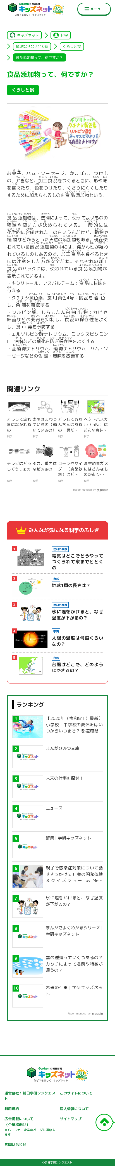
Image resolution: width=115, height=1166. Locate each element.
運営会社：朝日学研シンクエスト (29, 1096)
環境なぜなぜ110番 (32, 46)
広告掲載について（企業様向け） (29, 1126)
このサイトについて (76, 1093)
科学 (64, 35)
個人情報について (74, 1108)
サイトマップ (71, 1118)
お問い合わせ (15, 1144)
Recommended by (84, 489)
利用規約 (11, 1108)
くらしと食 (72, 46)
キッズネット (28, 35)
